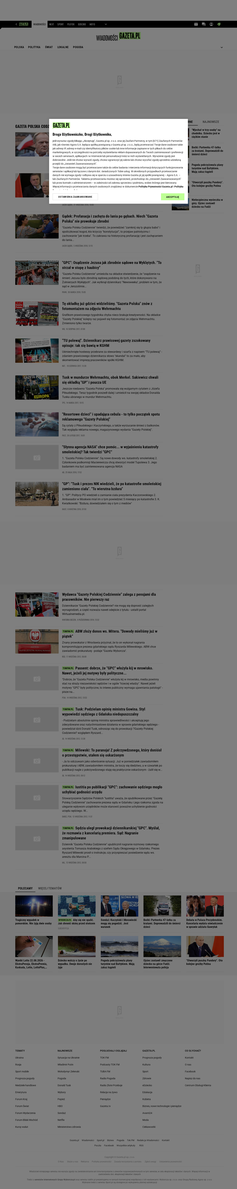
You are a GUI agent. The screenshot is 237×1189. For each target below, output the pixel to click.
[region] (118, 161)
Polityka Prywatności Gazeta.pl (155, 186)
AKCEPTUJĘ (172, 197)
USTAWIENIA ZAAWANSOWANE (75, 196)
